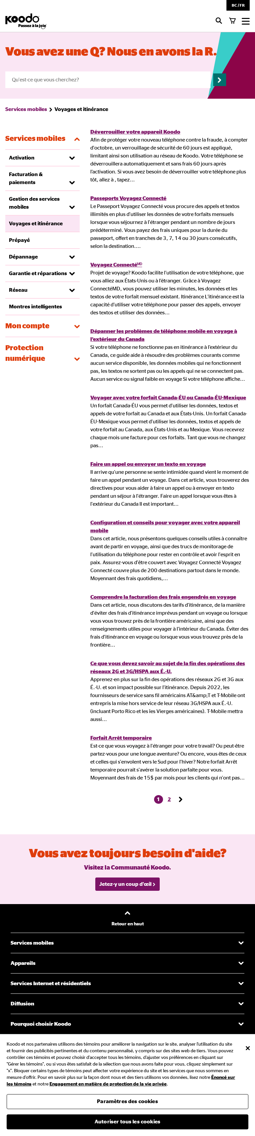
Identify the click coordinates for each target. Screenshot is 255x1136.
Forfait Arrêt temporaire (121, 738)
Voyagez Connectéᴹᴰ (116, 264)
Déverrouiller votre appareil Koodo (135, 132)
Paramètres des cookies (127, 1101)
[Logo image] (26, 21)
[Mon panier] (232, 21)
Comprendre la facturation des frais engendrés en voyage (163, 597)
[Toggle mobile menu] (246, 21)
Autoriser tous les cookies (127, 1121)
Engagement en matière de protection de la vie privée (108, 1084)
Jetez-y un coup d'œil (125, 884)
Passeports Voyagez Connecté (128, 198)
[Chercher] (219, 21)
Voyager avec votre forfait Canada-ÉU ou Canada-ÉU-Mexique (168, 397)
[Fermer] (247, 1048)
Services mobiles (26, 109)
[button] (238, 5)
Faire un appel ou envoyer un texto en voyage (148, 464)
